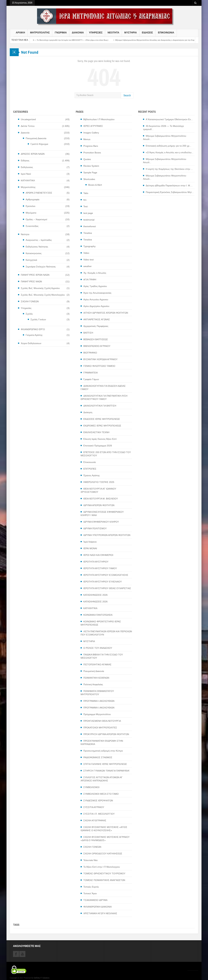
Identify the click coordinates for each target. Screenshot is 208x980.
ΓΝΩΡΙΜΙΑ (61, 32)
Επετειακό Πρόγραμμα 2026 (97, 445)
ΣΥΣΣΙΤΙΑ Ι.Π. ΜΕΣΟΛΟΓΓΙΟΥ (99, 814)
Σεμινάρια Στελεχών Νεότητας (41, 266)
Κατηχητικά (31, 260)
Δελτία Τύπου (28, 126)
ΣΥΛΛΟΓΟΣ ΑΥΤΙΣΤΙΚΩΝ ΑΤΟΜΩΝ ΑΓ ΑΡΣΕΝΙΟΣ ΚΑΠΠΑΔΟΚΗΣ (102, 779)
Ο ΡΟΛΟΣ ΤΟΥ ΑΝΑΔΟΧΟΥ (97, 648)
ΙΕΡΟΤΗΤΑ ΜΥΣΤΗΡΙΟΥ (95, 561)
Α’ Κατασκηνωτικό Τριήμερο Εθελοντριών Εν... (169, 119)
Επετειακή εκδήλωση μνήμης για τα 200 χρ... (168, 145)
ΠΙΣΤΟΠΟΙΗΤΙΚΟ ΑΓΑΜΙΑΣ (97, 664)
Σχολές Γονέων (38, 319)
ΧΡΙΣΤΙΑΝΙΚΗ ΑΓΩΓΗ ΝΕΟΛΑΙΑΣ (100, 913)
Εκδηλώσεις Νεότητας (37, 246)
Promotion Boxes (92, 152)
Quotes (87, 159)
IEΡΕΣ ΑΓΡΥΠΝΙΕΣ (93, 126)
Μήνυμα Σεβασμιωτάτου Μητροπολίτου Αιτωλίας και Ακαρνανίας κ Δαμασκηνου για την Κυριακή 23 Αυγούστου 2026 (142, 40)
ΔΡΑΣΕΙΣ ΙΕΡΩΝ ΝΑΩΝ (33, 154)
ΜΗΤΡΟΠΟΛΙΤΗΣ (40, 32)
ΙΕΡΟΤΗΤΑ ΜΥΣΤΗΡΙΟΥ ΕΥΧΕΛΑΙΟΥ (102, 581)
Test (85, 206)
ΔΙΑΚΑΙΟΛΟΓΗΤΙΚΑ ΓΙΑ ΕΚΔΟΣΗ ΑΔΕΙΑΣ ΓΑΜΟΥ (103, 387)
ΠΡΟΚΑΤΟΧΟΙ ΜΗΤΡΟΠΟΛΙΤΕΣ (100, 727)
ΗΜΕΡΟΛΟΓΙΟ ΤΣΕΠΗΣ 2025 (98, 482)
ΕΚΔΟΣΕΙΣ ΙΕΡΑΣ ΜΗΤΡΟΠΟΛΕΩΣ (101, 419)
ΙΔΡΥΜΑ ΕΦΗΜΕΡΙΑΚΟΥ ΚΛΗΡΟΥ (101, 521)
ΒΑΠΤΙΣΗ (88, 332)
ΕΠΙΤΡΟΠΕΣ (89, 468)
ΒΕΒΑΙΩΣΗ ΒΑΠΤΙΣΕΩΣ (95, 339)
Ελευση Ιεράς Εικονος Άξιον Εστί (100, 439)
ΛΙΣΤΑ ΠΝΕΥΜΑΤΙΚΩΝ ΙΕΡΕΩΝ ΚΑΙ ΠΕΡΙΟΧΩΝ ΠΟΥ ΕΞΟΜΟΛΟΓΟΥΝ (106, 633)
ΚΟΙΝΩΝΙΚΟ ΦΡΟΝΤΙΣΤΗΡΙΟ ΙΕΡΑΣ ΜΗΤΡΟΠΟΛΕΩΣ (101, 623)
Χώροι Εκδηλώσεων (31, 343)
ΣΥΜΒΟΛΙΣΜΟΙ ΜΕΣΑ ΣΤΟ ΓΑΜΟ (101, 794)
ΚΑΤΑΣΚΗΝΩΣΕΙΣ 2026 (95, 595)
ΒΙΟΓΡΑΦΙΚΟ (90, 352)
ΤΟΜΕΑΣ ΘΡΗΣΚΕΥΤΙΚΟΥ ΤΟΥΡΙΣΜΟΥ (104, 873)
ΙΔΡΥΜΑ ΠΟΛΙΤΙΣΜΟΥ (95, 528)
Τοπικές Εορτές (91, 886)
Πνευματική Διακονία (36, 138)
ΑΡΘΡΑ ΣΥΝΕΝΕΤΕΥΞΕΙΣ (39, 192)
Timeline (87, 233)
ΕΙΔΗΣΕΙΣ (147, 32)
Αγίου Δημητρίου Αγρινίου (96, 306)
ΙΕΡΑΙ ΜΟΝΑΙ (90, 548)
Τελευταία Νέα (90, 860)
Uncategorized (28, 119)
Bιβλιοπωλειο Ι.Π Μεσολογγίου (99, 119)
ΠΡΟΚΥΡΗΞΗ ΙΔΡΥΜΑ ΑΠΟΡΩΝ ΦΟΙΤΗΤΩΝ (106, 734)
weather (87, 266)
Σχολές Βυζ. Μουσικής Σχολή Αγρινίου (40, 288)
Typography (89, 246)
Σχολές (29, 313)
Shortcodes (89, 179)
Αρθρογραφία (32, 199)
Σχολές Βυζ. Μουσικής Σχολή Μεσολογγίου (43, 294)
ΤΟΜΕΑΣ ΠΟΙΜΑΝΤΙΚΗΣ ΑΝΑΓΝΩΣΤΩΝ (104, 880)
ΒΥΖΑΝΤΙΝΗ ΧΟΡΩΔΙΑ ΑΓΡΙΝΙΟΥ (100, 359)
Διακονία (25, 132)
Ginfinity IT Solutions (41, 978)
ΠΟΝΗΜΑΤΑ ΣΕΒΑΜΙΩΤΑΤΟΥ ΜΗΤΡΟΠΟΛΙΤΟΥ (97, 693)
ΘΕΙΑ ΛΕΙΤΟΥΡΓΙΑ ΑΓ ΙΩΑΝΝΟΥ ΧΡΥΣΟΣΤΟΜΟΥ (98, 490)
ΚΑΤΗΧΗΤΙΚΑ (28, 180)
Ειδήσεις (25, 160)
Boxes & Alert (95, 185)
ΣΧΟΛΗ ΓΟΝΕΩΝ (30, 301)
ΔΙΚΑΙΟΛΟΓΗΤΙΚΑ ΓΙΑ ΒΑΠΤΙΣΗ (99, 405)
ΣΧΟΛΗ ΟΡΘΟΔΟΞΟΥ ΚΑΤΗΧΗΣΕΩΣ (102, 853)
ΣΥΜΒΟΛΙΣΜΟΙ (91, 787)
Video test (88, 259)
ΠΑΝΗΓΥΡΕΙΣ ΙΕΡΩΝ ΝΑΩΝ (35, 275)
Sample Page (90, 172)
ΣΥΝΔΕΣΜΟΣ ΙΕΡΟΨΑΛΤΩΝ (98, 800)
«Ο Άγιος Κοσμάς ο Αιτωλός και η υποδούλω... (169, 152)
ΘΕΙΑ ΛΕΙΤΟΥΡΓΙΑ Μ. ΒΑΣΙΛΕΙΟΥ (100, 498)
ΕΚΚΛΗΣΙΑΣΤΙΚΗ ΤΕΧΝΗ (96, 432)
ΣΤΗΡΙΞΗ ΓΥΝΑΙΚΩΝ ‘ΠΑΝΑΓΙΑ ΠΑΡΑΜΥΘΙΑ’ (106, 770)
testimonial (88, 219)
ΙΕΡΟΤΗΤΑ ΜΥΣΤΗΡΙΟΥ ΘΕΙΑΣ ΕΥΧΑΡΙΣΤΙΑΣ (107, 588)
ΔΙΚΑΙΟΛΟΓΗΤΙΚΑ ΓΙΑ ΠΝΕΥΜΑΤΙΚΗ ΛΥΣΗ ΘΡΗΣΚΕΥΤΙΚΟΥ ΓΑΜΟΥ (104, 397)
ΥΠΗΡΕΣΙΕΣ (96, 32)
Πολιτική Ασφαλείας (93, 684)
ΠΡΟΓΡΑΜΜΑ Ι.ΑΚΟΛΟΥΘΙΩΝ (98, 701)
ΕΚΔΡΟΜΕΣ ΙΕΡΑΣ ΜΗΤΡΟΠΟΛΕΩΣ (102, 425)
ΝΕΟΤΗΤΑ (113, 32)
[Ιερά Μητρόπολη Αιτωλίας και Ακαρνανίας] (104, 16)
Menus (86, 139)
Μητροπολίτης (28, 187)
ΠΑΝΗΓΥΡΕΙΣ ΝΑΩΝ (31, 281)
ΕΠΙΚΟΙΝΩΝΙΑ (166, 32)
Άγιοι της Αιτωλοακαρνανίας (97, 293)
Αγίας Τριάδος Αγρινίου (95, 286)
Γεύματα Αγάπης (34, 335)
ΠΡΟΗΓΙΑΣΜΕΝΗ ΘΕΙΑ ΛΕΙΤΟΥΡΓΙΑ (102, 721)
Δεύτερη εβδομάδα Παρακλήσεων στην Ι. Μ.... (169, 185)
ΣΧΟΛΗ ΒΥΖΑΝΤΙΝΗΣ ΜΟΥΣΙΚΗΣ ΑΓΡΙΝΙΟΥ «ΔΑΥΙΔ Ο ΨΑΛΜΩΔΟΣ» (105, 839)
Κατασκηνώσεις (34, 253)
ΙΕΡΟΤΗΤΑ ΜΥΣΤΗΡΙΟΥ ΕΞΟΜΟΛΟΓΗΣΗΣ (105, 575)
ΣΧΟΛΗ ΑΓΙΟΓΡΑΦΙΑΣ (94, 820)
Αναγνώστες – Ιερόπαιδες (39, 240)
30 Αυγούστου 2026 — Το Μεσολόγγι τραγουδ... (163, 128)
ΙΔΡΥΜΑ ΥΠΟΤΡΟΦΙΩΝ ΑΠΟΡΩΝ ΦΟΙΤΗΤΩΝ (106, 535)
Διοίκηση (87, 412)
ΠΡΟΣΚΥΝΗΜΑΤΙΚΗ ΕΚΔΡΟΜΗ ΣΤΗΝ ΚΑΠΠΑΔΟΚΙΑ (102, 742)
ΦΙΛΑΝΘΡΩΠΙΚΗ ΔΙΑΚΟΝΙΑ (97, 906)
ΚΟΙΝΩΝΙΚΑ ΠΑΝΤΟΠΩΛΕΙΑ (97, 615)
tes (84, 199)
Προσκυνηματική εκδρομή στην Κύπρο (103, 750)
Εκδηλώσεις (27, 167)
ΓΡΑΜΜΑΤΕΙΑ (90, 372)
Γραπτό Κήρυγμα (39, 144)
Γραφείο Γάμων (91, 379)
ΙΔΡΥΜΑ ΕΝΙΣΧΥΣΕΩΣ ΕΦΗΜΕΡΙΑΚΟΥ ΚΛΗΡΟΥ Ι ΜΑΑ (102, 513)
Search (127, 95)
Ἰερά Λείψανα (90, 541)
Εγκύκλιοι (30, 206)
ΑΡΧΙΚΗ (20, 32)
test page (88, 213)
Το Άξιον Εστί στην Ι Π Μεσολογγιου (101, 867)
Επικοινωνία (89, 462)
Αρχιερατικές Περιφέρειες (95, 326)
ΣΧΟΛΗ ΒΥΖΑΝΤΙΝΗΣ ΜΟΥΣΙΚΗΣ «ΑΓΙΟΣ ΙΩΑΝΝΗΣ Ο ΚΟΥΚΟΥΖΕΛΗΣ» (104, 829)
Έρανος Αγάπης (91, 475)
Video (86, 253)
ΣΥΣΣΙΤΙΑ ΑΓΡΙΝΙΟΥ (93, 807)
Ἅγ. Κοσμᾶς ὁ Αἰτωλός (94, 273)
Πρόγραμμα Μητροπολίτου (97, 714)
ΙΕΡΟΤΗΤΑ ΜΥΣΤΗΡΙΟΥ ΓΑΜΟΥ (100, 568)
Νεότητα (25, 234)
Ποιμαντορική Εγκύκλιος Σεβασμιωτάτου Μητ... (170, 192)
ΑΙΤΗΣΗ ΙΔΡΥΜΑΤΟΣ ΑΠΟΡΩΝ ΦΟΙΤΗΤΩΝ (105, 312)
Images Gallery (91, 132)
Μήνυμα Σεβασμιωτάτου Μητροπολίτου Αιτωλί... (164, 137)
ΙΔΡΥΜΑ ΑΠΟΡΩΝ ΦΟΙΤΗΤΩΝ (98, 505)
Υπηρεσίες (26, 308)
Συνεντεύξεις (32, 226)
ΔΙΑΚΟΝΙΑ (78, 32)
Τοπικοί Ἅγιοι (90, 893)
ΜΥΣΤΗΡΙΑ (130, 32)
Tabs (85, 193)
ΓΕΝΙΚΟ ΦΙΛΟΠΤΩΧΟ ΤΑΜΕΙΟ (99, 366)
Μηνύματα (31, 212)
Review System (91, 166)
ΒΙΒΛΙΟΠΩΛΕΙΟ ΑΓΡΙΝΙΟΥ (96, 346)
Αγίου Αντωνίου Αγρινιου (95, 299)
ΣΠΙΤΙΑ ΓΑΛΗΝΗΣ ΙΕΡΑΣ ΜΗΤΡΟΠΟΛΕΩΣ (105, 764)
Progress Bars (90, 146)
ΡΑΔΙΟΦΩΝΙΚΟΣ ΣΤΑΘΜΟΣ (97, 757)
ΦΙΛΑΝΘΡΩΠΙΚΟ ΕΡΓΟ (33, 329)
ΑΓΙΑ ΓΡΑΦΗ (89, 279)
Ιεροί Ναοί (26, 174)
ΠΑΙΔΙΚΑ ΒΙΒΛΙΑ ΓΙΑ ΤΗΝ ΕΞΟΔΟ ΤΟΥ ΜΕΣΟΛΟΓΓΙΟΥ (102, 656)
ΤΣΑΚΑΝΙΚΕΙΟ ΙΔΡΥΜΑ (95, 900)
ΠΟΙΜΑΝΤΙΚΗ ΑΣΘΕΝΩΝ (96, 677)
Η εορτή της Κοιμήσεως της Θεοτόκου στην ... (169, 169)
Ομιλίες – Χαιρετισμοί (36, 219)
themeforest (89, 226)
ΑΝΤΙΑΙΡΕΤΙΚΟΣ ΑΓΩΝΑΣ (96, 319)
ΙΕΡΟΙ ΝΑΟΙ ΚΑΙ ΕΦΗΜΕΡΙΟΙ (98, 555)
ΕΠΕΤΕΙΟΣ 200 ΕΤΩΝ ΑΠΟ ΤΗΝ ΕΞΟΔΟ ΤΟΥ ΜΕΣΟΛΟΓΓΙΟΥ (106, 454)
